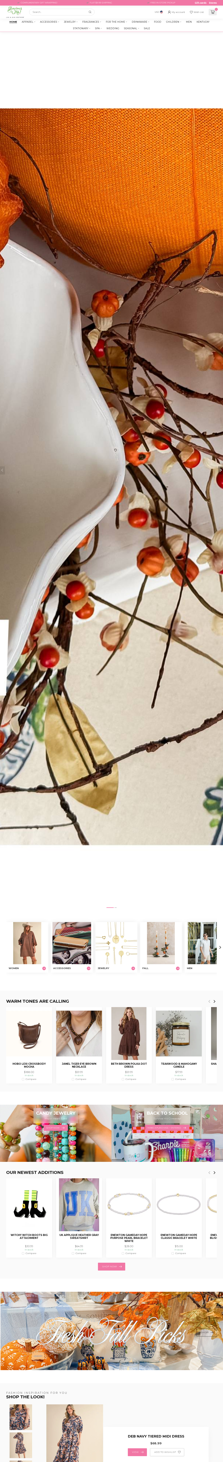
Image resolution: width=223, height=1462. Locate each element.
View (135, 1452)
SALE (147, 28)
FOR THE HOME (115, 21)
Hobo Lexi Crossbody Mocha (29, 1065)
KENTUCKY (203, 21)
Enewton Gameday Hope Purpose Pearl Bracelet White (129, 1238)
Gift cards (201, 2)
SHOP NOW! (109, 1266)
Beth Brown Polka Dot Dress (129, 1065)
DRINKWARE (139, 21)
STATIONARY (80, 28)
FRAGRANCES (90, 21)
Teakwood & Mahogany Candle (179, 1065)
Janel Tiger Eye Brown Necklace (79, 1065)
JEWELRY (70, 21)
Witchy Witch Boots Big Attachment (29, 1237)
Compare (30, 1079)
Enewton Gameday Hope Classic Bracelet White (179, 1237)
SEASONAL (130, 28)
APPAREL (27, 21)
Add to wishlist (165, 1452)
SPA (97, 28)
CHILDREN (172, 21)
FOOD (157, 21)
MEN (189, 21)
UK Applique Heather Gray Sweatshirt (79, 1237)
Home (13, 21)
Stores (213, 2)
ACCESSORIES (48, 21)
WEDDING (112, 28)
